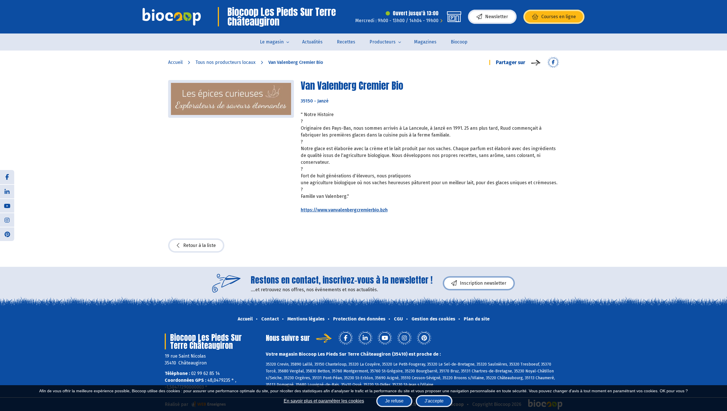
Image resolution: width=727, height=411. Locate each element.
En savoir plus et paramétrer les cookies (324, 401)
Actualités (312, 42)
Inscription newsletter (483, 283)
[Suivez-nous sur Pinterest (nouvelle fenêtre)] (7, 234)
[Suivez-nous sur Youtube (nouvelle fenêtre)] (7, 205)
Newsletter (496, 16)
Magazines (425, 42)
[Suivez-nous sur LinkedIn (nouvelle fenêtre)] (7, 191)
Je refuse (394, 401)
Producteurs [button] (382, 42)
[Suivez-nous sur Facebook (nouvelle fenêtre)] (7, 177)
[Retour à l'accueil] (172, 17)
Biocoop (459, 42)
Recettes (346, 42)
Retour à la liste (199, 245)
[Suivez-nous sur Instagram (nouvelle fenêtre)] (7, 220)
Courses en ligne (558, 16)
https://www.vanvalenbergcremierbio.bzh (344, 210)
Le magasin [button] (272, 42)
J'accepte (434, 401)
